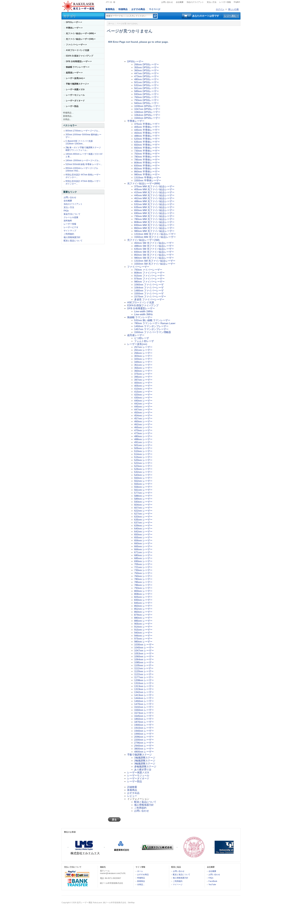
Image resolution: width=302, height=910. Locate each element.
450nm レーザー (143, 412)
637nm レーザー (143, 522)
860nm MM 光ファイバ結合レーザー (154, 228)
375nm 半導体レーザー (147, 123)
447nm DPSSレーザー (146, 73)
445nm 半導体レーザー (147, 129)
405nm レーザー (143, 385)
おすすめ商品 (138, 9)
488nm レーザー (143, 439)
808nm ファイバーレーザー (149, 272)
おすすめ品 (133, 793)
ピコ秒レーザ (141, 338)
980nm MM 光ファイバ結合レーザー (154, 231)
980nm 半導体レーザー (147, 174)
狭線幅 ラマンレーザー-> (77, 67)
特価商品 (123, 9)
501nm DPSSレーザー (146, 82)
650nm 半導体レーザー (147, 144)
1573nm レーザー (144, 713)
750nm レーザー (143, 573)
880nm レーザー (143, 617)
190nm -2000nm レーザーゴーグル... (83, 160)
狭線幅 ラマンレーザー (139, 317)
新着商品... (68, 116)
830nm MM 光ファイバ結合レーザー (154, 225)
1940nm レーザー (144, 730)
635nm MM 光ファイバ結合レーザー (154, 207)
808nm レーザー (143, 594)
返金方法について (72, 214)
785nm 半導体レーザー (147, 159)
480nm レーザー (143, 436)
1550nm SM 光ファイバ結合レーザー (154, 263)
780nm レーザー (143, 579)
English (237, 2)
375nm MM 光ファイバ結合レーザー (154, 186)
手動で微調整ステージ (139, 754)
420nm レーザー (143, 394)
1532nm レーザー (144, 707)
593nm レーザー (143, 501)
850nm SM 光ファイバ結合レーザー (154, 254)
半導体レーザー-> (74, 28)
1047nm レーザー (144, 650)
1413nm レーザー (144, 695)
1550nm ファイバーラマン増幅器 (152, 332)
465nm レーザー (143, 427)
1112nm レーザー (143, 668)
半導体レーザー (135, 121)
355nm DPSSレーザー (146, 67)
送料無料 (68, 220)
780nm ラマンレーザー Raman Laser (154, 323)
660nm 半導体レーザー (147, 147)
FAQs (66, 210)
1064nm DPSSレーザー (147, 115)
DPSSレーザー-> (74, 22)
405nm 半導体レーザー (147, 126)
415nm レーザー (143, 391)
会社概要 (180, 2)
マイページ (154, 9)
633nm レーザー (143, 516)
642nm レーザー (143, 531)
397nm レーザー (143, 379)
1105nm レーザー (144, 665)
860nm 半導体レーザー (147, 171)
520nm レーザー (143, 460)
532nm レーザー (143, 472)
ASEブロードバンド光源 (77, 50)
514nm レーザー (143, 454)
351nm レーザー (143, 364)
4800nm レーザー (144, 751)
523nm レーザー (143, 466)
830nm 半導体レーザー (147, 165)
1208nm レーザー (144, 680)
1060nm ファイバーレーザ (149, 284)
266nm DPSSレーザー (146, 64)
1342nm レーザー (144, 692)
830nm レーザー (143, 599)
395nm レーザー (143, 376)
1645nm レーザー (144, 716)
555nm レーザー (143, 483)
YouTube (212, 884)
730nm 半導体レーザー (147, 150)
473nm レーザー (143, 433)
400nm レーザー (143, 382)
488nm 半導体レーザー (147, 135)
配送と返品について (73, 240)
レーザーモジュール (75, 95)
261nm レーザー (143, 350)
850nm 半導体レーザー (147, 168)
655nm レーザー (143, 537)
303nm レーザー (143, 356)
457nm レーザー (143, 418)
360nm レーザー (143, 370)
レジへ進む (230, 15)
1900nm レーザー (144, 724)
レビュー (132, 795)
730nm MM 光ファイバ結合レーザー (154, 216)
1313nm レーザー (144, 686)
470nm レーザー (143, 430)
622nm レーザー (143, 510)
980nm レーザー (143, 641)
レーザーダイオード (75, 100)
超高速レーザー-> (74, 72)
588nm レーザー (143, 495)
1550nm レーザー (144, 710)
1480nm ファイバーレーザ (149, 290)
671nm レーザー (143, 552)
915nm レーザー (143, 629)
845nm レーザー (143, 602)
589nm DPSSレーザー (146, 91)
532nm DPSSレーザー (146, 85)
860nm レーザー (143, 611)
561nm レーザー (143, 489)
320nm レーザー (143, 359)
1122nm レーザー (144, 674)
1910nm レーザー (144, 727)
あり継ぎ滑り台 (142, 769)
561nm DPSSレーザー (146, 88)
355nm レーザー (143, 367)
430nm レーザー (143, 397)
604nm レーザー (143, 504)
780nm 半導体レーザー (147, 156)
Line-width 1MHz (143, 311)
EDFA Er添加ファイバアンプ (79, 56)
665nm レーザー (143, 546)
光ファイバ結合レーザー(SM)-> (80, 39)
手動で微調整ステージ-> (77, 84)
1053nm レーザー (144, 653)
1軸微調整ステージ (144, 757)
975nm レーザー (143, 638)
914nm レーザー (143, 626)
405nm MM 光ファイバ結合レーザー (154, 189)
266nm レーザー (143, 353)
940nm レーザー (143, 632)
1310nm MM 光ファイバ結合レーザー (155, 234)
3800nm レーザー (144, 748)
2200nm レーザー (144, 739)
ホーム (111, 23)
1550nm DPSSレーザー (147, 118)
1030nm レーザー (144, 644)
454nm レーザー (143, 415)
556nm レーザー (143, 486)
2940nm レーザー (144, 745)
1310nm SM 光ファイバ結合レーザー (154, 260)
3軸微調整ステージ (144, 763)
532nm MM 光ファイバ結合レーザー (154, 204)
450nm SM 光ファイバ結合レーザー (154, 242)
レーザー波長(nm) (137, 344)
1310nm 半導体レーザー (147, 177)
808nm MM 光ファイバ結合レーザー (154, 222)
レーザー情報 (225, 2)
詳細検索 (132, 787)
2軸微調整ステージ (144, 760)
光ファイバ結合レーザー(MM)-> (81, 33)
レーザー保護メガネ (75, 89)
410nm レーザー (143, 388)
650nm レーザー (143, 534)
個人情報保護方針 (72, 237)
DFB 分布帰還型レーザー (141, 308)
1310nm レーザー (144, 683)
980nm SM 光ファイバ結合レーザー (154, 257)
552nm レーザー (143, 480)
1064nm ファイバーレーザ (149, 287)
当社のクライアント (195, 2)
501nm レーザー (143, 445)
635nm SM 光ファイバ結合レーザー (154, 248)
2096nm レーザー (144, 736)
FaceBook (212, 881)
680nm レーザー (143, 555)
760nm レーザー (143, 576)
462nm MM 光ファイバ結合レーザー (154, 198)
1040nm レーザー (144, 647)
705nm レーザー (143, 564)
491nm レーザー (143, 442)
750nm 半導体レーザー (147, 153)
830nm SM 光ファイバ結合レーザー (154, 251)
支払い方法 (211, 2)
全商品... (67, 119)
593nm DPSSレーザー (146, 94)
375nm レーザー (143, 373)
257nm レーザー (143, 347)
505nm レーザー (143, 448)
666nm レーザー (143, 549)
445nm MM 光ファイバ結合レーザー (154, 195)
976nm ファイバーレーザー (149, 278)
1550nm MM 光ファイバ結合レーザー (155, 237)
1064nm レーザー (144, 659)
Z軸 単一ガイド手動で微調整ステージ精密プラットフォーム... (83, 148)
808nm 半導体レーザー (147, 162)
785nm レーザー (143, 582)
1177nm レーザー (144, 677)
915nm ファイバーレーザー (149, 275)
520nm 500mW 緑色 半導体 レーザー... (84, 164)
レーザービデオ (71, 227)
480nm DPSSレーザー (146, 79)
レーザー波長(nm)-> (75, 78)
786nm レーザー (143, 585)
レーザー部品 (72, 106)
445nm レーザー (143, 406)
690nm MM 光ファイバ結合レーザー (154, 213)
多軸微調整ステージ (145, 766)
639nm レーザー (143, 525)
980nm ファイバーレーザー (149, 281)
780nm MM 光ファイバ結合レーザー (154, 219)
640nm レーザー (143, 528)
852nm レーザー (143, 608)
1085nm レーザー (144, 662)
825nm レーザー (143, 597)
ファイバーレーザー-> (76, 44)
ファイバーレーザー (138, 266)
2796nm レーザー (144, 742)
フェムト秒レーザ (144, 341)
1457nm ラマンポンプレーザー (151, 329)
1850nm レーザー (144, 719)
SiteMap (131, 902)
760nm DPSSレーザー (146, 97)
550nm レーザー (143, 478)
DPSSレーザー (135, 61)
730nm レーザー (143, 570)
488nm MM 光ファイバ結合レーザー (154, 201)
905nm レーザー (143, 623)
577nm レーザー (143, 492)
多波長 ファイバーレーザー (149, 299)
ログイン (220, 9)
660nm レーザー (143, 543)
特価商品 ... (68, 112)
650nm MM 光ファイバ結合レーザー (154, 210)
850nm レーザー (143, 605)
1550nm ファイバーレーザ (149, 293)
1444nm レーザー (144, 698)
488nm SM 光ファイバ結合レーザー (154, 245)
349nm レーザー (143, 361)
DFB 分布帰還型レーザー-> (79, 61)
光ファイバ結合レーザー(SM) (143, 240)
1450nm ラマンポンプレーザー (151, 326)
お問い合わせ (167, 2)
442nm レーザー (143, 403)
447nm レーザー (143, 409)
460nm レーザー (143, 421)
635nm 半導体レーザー (147, 141)
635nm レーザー (143, 519)
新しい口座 (233, 9)
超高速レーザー (135, 335)
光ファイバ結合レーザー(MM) (143, 183)
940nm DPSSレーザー (146, 103)
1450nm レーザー (144, 701)
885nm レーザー (143, 620)
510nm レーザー (143, 451)
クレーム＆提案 (71, 217)
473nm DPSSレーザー (146, 76)
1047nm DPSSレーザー (147, 109)
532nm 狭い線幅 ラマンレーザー (152, 320)
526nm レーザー (143, 469)
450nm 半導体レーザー (147, 132)
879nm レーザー (143, 614)
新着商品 (110, 9)
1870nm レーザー (144, 721)
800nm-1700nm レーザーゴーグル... (83, 131)
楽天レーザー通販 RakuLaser (89, 902)
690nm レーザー (143, 561)
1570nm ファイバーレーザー (150, 296)
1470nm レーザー (144, 704)
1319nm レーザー (144, 689)
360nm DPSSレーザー (146, 70)
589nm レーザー (143, 498)
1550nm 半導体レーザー (147, 180)
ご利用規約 (69, 234)
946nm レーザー (143, 635)
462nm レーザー (143, 424)
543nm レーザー (143, 475)
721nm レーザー (143, 567)
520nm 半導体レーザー (147, 138)
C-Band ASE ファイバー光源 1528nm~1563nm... (79, 142)
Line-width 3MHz (143, 314)
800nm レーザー (143, 591)
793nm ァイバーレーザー (148, 269)
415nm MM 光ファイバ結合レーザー (154, 192)
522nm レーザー (143, 463)
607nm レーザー (143, 507)
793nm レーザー (143, 588)
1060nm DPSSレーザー (147, 112)
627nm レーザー (143, 513)
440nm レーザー (143, 400)
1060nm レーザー (144, 656)
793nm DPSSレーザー (146, 100)
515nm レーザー (143, 457)
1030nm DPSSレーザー (147, 106)
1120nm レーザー (144, 671)
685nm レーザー (143, 558)
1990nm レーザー (144, 733)
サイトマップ (70, 230)
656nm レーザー (143, 540)
